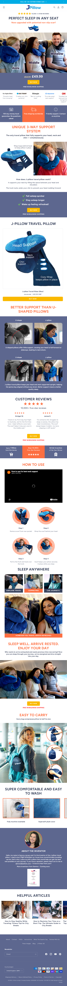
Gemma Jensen (24, 855)
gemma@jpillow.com (23, 863)
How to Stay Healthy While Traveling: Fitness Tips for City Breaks (16, 923)
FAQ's (21, 939)
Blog (34, 943)
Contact (14, 939)
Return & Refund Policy (25, 977)
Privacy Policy (38, 977)
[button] (4, 7)
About (8, 939)
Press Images (26, 943)
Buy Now (33, 210)
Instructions (28, 939)
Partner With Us (54, 939)
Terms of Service (49, 977)
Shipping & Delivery (11, 977)
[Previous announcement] (3, 2)
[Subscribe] (35, 954)
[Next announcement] (63, 2)
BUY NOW (33, 82)
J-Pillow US (41, 943)
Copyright (59, 977)
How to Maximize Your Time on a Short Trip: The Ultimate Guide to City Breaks (47, 923)
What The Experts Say (41, 939)
